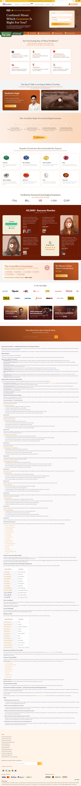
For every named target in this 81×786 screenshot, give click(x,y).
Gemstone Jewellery (26, 4)
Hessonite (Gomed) (7, 498)
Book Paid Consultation (61, 275)
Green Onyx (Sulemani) (9, 532)
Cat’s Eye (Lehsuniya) (8, 509)
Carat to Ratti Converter (7, 751)
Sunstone (7, 553)
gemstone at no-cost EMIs (50, 652)
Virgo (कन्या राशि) (7, 583)
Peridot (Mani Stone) (9, 530)
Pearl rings (7, 672)
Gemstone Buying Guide (7, 749)
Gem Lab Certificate (6, 745)
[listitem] (20, 55)
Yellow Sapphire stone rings (10, 664)
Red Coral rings (8, 671)
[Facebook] (3, 769)
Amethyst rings (8, 677)
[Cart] (79, 1)
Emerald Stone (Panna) (8, 405)
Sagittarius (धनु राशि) (8, 590)
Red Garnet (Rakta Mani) (9, 525)
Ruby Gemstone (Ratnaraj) (9, 420)
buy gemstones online (41, 695)
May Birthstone (7, 631)
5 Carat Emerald (5, 782)
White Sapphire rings (9, 669)
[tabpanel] (14, 200)
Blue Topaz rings (8, 676)
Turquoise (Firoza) (8, 550)
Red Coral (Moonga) (7, 484)
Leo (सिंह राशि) (6, 581)
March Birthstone (7, 626)
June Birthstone (7, 633)
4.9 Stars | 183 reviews (50, 249)
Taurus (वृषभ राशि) (7, 574)
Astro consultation (52, 383)
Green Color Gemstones (40, 782)
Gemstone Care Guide (6, 740)
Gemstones (17, 4)
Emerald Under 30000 (63, 782)
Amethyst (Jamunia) (9, 540)
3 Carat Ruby (41, 784)
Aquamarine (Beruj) (8, 541)
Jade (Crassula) (8, 533)
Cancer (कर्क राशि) (7, 578)
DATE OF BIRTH (53, 17)
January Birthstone (7, 622)
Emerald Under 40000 (74, 782)
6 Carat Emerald (13, 782)
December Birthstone (8, 647)
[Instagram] (6, 769)
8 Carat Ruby (48, 784)
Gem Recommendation (39, 4)
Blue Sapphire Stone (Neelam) (10, 434)
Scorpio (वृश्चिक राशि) (7, 588)
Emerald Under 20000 (7, 784)
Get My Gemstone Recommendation (62, 24)
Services (47, 4)
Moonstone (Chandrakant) (10, 527)
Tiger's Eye (7, 548)
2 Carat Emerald (30, 782)
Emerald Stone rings (9, 663)
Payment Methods (5, 747)
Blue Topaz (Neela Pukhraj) (10, 543)
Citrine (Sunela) (8, 535)
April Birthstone (7, 628)
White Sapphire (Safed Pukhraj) (10, 461)
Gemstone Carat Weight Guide (8, 742)
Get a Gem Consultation (10, 105)
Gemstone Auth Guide (6, 738)
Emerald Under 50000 (52, 782)
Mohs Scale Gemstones (6, 736)
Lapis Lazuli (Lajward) (9, 545)
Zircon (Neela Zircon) (9, 536)
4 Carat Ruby (34, 784)
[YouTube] (15, 769)
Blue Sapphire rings (9, 666)
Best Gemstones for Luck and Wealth (9, 756)
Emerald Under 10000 (18, 784)
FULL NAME (53, 13)
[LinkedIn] (9, 769)
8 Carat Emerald (22, 782)
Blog (53, 4)
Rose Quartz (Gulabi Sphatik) (10, 551)
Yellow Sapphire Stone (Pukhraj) (10, 447)
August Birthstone (7, 638)
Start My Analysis (40, 137)
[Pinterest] (12, 769)
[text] (14, 291)
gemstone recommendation (33, 557)
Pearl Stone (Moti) (7, 472)
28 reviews (13, 226)
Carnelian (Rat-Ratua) (9, 528)
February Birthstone (8, 624)
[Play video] (59, 100)
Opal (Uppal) (7, 538)
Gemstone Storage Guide (7, 753)
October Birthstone (7, 642)
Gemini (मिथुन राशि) (7, 576)
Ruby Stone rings (8, 667)
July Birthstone (7, 635)
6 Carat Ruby (54, 784)
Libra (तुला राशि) (7, 585)
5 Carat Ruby (61, 784)
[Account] (76, 1)
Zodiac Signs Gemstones (7, 755)
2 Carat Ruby (27, 784)
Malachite (7, 546)
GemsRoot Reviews (6, 744)
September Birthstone (8, 640)
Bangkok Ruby (68, 784)
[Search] (73, 1)
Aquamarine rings (8, 674)
